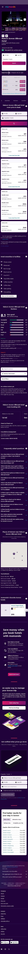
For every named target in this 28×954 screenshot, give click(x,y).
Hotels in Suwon (18, 884)
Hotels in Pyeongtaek (8, 852)
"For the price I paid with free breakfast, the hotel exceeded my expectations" (13, 341)
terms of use (20, 797)
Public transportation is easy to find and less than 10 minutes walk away (14, 345)
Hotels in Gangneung (8, 845)
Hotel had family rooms (9, 358)
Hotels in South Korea (20, 883)
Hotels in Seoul (6, 830)
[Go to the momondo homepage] (10, 7)
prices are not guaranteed (12, 866)
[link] (14, 674)
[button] (2, 7)
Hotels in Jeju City (7, 837)
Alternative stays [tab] (16, 819)
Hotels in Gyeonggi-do (9, 884)
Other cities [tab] (7, 819)
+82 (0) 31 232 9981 (7, 48)
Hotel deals (3, 883)
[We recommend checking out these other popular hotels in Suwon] (26, 599)
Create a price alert (12, 665)
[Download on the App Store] (14, 942)
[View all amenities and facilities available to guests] (26, 257)
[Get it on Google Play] (5, 942)
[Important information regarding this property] (26, 406)
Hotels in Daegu (7, 843)
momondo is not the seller (9, 871)
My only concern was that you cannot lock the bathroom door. (12, 361)
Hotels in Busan (7, 832)
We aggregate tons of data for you (12, 874)
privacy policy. (4, 799)
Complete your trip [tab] (18, 823)
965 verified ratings (16, 50)
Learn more (5, 239)
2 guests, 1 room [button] (7, 59)
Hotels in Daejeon (7, 847)
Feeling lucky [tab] (7, 823)
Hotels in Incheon (7, 834)
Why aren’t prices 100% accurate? (12, 877)
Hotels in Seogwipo (8, 839)
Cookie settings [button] (5, 246)
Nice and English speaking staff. (11, 348)
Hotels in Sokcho (7, 841)
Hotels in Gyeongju (8, 850)
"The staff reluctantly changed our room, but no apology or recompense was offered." (13, 355)
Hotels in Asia (11, 883)
